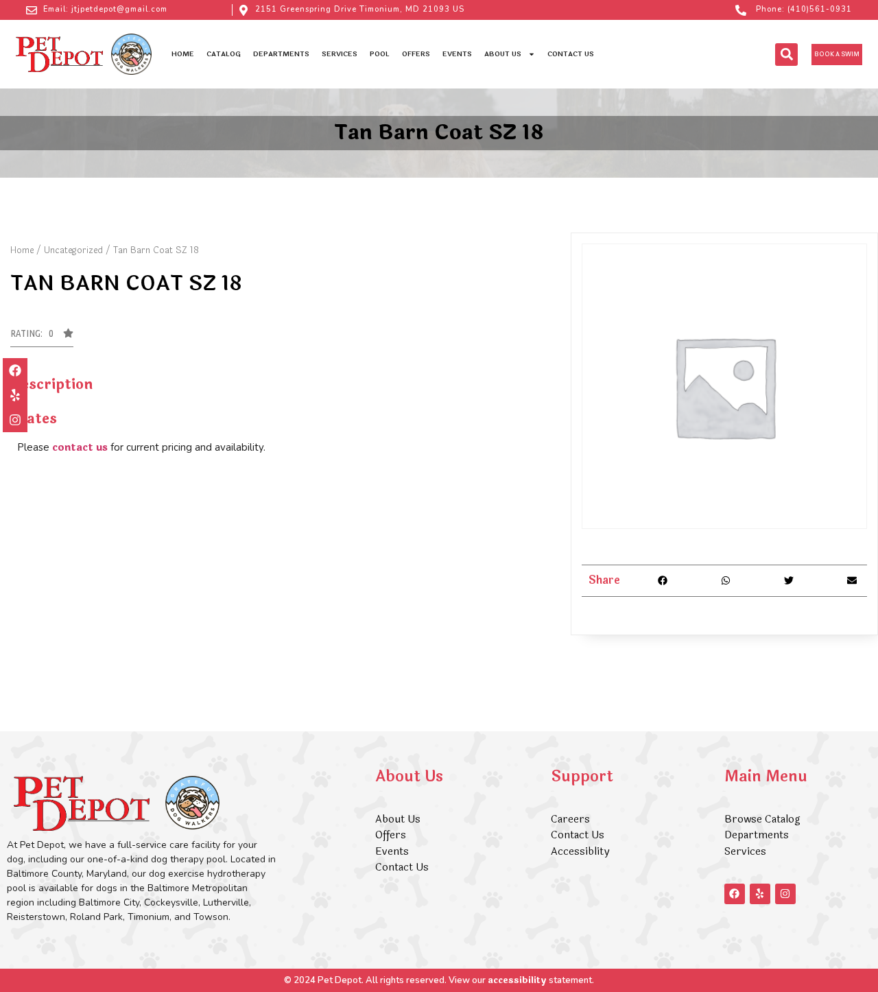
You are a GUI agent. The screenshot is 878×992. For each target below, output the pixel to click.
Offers (416, 54)
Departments (281, 54)
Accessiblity (580, 852)
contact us (80, 448)
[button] (786, 54)
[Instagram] (15, 420)
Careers (570, 819)
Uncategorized (73, 250)
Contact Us (570, 54)
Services (339, 54)
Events (457, 54)
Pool (380, 54)
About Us (502, 54)
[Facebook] (15, 370)
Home (182, 54)
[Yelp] (15, 395)
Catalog (223, 54)
